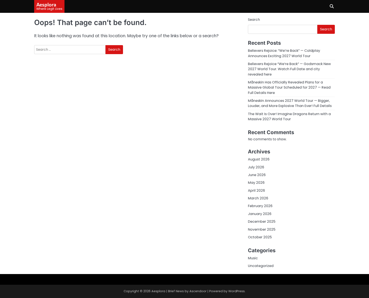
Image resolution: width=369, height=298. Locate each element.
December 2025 (261, 221)
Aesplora (46, 4)
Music (253, 258)
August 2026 (258, 159)
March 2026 (258, 198)
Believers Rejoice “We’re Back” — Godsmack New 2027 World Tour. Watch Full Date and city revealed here (289, 69)
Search (254, 19)
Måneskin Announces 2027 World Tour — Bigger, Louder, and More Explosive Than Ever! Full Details (290, 103)
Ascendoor (197, 291)
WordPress (236, 291)
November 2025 (261, 229)
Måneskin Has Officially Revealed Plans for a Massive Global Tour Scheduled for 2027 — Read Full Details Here (289, 87)
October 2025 (260, 237)
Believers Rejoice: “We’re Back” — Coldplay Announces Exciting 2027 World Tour (284, 53)
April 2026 (256, 190)
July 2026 (256, 167)
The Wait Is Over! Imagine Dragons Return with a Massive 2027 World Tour (289, 116)
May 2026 (256, 182)
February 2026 (260, 205)
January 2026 (259, 213)
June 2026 (257, 174)
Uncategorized (261, 265)
